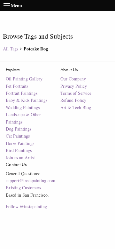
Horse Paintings (20, 143)
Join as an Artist (20, 158)
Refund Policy (73, 100)
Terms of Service (75, 93)
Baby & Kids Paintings (26, 100)
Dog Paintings (18, 129)
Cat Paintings (18, 136)
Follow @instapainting (26, 206)
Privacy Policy (73, 86)
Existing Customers (23, 188)
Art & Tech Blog (75, 107)
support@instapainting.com (30, 180)
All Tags (10, 49)
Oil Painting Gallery (24, 79)
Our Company (73, 79)
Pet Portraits (17, 86)
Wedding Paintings (23, 107)
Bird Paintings (19, 150)
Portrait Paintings (21, 93)
